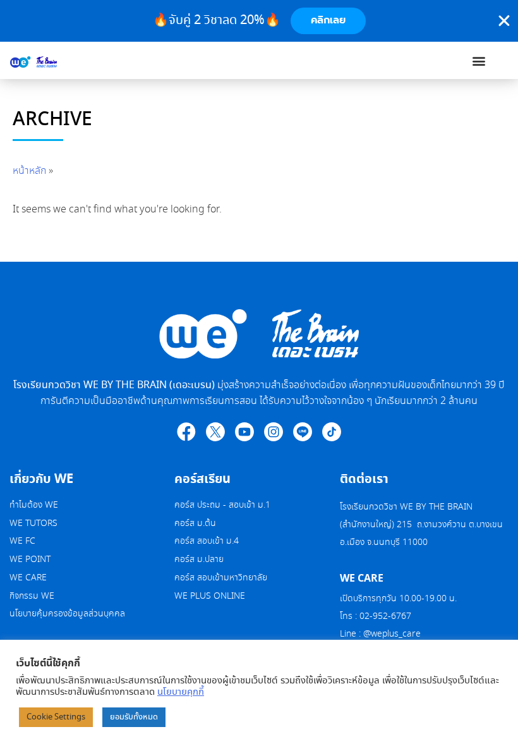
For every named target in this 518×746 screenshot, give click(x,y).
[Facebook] (186, 431)
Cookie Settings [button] (56, 717)
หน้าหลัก (29, 171)
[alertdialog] (259, 21)
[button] (479, 60)
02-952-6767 (386, 616)
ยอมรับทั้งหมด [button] (134, 717)
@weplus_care (392, 634)
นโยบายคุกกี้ (180, 692)
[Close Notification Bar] (504, 20)
